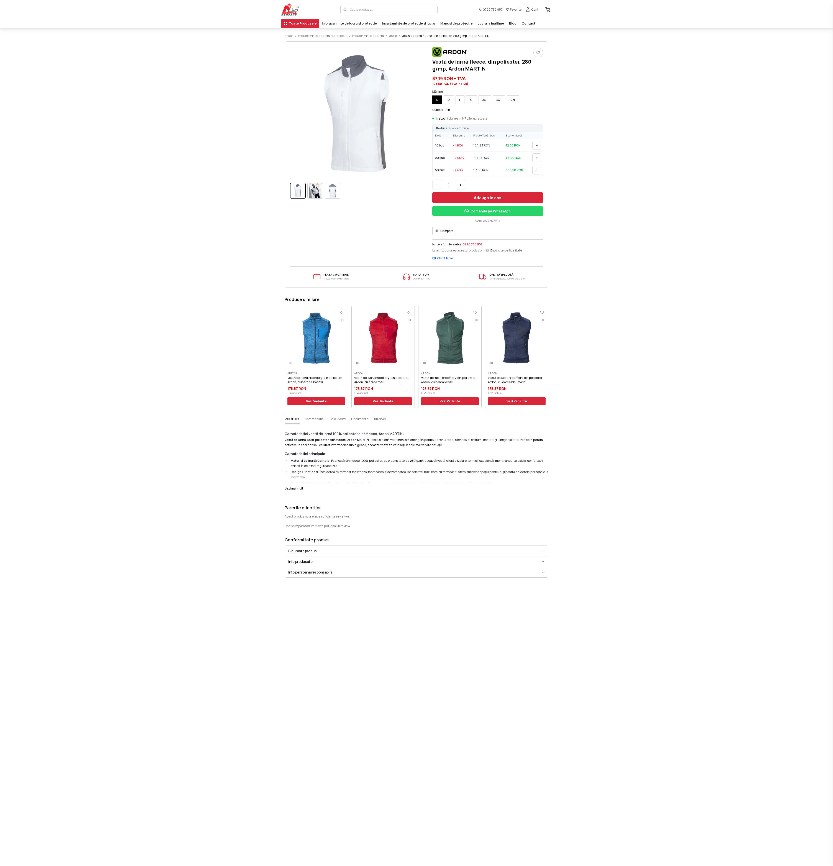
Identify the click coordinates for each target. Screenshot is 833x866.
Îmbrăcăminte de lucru (368, 36)
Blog (513, 23)
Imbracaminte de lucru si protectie (349, 23)
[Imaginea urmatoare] (417, 113)
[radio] (437, 99)
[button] (357, 114)
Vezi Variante (316, 401)
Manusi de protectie (456, 23)
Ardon (292, 373)
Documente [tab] (359, 419)
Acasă (289, 36)
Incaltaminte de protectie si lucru (408, 23)
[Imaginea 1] (298, 191)
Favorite (516, 9)
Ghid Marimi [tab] (338, 419)
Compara (446, 231)
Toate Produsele (303, 23)
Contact (528, 23)
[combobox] (392, 9)
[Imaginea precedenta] (296, 113)
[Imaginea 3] (332, 191)
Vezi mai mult (294, 488)
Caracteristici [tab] (314, 419)
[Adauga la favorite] (538, 52)
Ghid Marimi (445, 258)
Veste (393, 36)
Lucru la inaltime (491, 23)
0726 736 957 (493, 9)
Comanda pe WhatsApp (491, 211)
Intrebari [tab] (380, 419)
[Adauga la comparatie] (342, 320)
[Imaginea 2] (315, 191)
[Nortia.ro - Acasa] (290, 9)
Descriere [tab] (292, 419)
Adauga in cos (487, 197)
